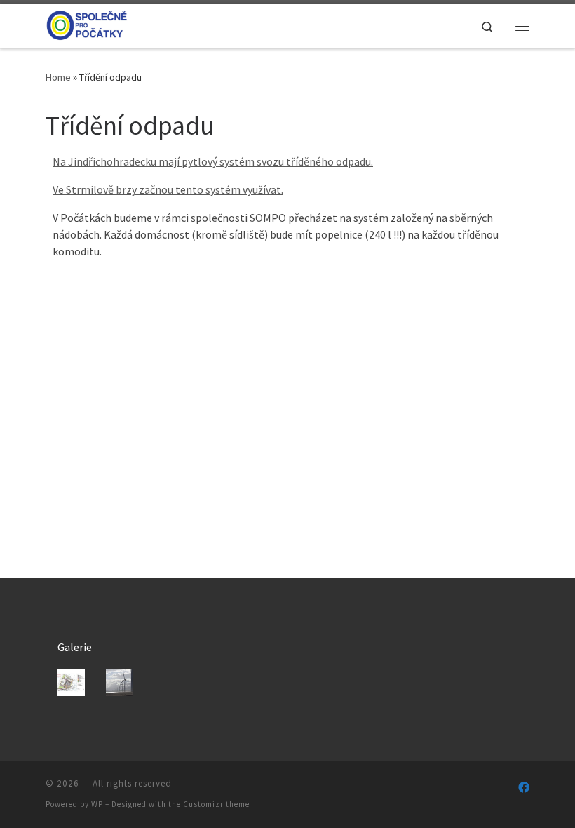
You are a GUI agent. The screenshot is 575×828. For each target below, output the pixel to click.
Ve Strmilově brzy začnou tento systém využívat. (168, 189)
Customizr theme (216, 804)
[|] (87, 24)
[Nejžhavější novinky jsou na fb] (523, 787)
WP (97, 804)
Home (58, 77)
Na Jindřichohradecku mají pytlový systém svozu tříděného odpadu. (213, 161)
